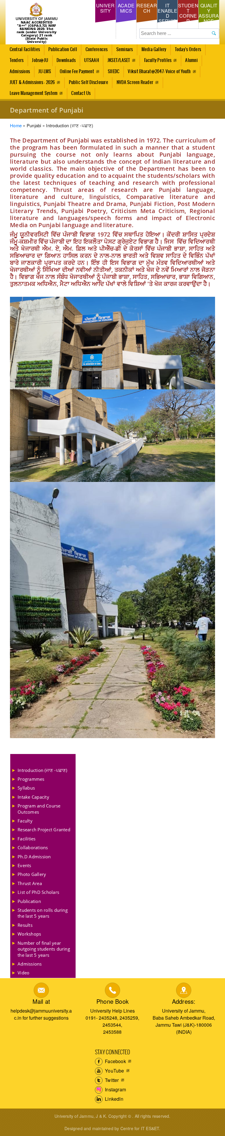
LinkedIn (113, 1098)
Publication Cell (62, 49)
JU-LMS (44, 71)
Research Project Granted (44, 829)
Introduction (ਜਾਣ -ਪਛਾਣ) (42, 770)
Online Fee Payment (77, 71)
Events (24, 865)
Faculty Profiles (158, 60)
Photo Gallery (32, 874)
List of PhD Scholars (38, 892)
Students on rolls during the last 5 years (43, 913)
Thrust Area (30, 883)
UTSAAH (89, 62)
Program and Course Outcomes (39, 809)
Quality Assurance (209, 13)
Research (147, 8)
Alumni (191, 60)
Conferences (94, 51)
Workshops (29, 934)
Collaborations (33, 847)
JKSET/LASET (119, 60)
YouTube (114, 1070)
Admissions (18, 73)
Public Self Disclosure (88, 82)
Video (23, 973)
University (105, 8)
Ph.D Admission (34, 856)
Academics (126, 8)
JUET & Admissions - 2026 (32, 82)
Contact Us (81, 93)
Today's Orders (188, 49)
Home (16, 125)
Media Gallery (151, 51)
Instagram (115, 1089)
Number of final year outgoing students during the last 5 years (44, 949)
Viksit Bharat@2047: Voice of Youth (159, 71)
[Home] (36, 12)
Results (25, 925)
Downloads (66, 60)
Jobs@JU (38, 62)
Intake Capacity (33, 797)
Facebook (115, 1061)
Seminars (124, 49)
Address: (184, 1001)
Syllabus (26, 788)
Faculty (25, 821)
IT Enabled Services (167, 15)
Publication (29, 901)
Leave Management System (34, 93)
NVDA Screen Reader (135, 82)
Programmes (31, 779)
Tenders (17, 60)
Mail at (41, 1001)
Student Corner (188, 13)
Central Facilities (23, 51)
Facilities (26, 839)
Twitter (111, 1080)
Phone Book (112, 1001)
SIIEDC (113, 71)
